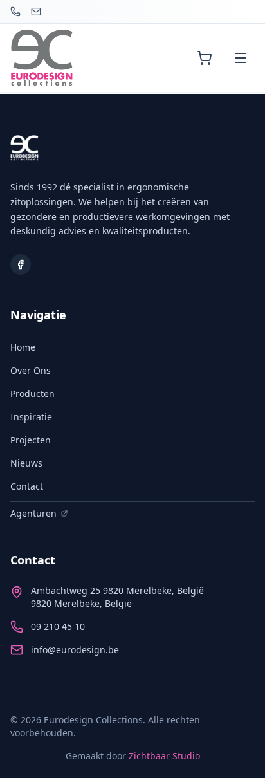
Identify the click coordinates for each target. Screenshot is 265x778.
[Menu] (240, 58)
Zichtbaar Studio (164, 756)
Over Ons (30, 370)
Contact (26, 486)
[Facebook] (20, 264)
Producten (32, 393)
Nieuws (26, 463)
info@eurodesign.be (75, 650)
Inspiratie (31, 417)
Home (22, 347)
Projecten (30, 440)
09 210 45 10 (58, 626)
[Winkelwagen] (204, 58)
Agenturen (33, 513)
